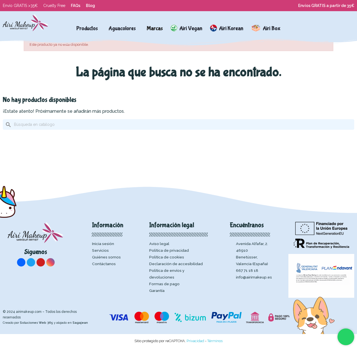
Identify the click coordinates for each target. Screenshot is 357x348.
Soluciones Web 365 (36, 323)
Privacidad (195, 341)
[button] (313, 28)
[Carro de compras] (337, 28)
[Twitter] (31, 262)
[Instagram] (50, 262)
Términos (215, 341)
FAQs (75, 5)
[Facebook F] (21, 262)
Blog (90, 5)
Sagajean (80, 323)
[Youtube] (41, 262)
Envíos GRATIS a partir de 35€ (326, 5)
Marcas (155, 28)
